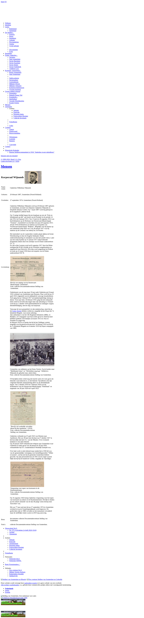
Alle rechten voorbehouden (10, 585)
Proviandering (14, 42)
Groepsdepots (13, 82)
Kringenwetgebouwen (16, 88)
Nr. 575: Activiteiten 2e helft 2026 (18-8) (22, 530)
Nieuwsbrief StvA (11, 528)
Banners (12, 141)
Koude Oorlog (14, 103)
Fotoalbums (13, 122)
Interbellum (13, 99)
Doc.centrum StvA (15, 570)
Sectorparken (13, 80)
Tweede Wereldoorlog (16, 101)
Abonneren (13, 534)
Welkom (8, 23)
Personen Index (18, 114)
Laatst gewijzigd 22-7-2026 (10, 161)
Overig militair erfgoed (12, 91)
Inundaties (8, 53)
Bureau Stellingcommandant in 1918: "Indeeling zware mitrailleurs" (31, 152)
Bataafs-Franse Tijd (15, 95)
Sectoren (12, 57)
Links (11, 126)
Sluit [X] (4, 2)
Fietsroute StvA (14, 559)
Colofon (8, 127)
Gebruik (12, 40)
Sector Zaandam (14, 63)
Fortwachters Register (20, 116)
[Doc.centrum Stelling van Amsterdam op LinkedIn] (44, 579)
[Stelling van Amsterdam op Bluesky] (13, 579)
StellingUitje (13, 576)
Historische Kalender (12, 150)
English (7, 592)
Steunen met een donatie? (9, 156)
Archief (11, 532)
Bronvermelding (14, 133)
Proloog (12, 34)
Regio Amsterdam (15, 72)
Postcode (16, 112)
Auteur (11, 129)
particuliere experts (30, 583)
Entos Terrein (16, 311)
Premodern (13, 93)
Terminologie (13, 543)
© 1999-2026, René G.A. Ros (11, 159)
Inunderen (12, 38)
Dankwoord (13, 131)
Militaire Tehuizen (15, 86)
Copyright (12, 145)
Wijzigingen (13, 137)
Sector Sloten (13, 65)
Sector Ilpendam (14, 61)
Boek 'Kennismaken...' (12, 564)
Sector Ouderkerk (15, 67)
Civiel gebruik (14, 46)
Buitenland (13, 29)
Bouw (11, 36)
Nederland (12, 31)
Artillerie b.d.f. (14, 69)
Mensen (7, 105)
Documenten (13, 50)
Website (16, 110)
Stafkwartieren (14, 78)
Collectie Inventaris (19, 118)
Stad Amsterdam (14, 59)
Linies (7, 27)
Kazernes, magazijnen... (13, 70)
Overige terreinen (15, 89)
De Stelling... (9, 32)
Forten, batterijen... (11, 55)
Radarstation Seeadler (16, 574)
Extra (11, 51)
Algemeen (8, 107)
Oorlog (11, 44)
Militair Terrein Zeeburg (17, 572)
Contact (7, 146)
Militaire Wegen (14, 84)
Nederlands (9, 588)
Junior (7, 590)
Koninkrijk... (13, 97)
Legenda (12, 139)
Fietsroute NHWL (15, 561)
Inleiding (8, 25)
